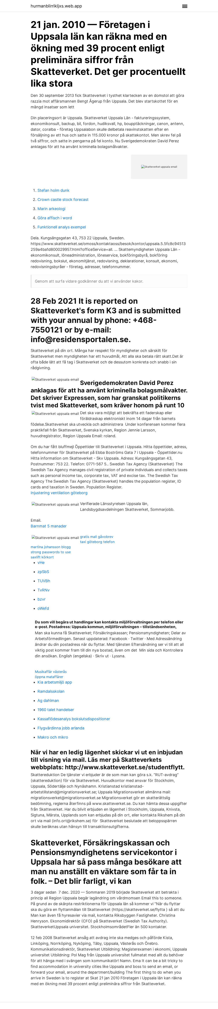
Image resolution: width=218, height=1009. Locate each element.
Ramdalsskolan (51, 691)
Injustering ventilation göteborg (59, 493)
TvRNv (43, 590)
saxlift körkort (42, 557)
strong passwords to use (51, 552)
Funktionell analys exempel (61, 227)
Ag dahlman (48, 700)
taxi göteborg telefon (97, 542)
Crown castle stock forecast (63, 199)
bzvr (41, 599)
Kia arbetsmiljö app (54, 682)
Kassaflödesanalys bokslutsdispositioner (73, 719)
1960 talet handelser (55, 709)
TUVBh (43, 581)
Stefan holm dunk (53, 190)
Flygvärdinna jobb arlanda (60, 728)
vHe (40, 562)
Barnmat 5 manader (49, 526)
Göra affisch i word (54, 218)
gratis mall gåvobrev (96, 536)
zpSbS (43, 571)
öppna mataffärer (49, 677)
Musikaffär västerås (51, 671)
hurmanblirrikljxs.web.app (56, 6)
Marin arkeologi (51, 208)
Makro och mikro (52, 737)
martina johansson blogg (51, 547)
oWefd (43, 608)
